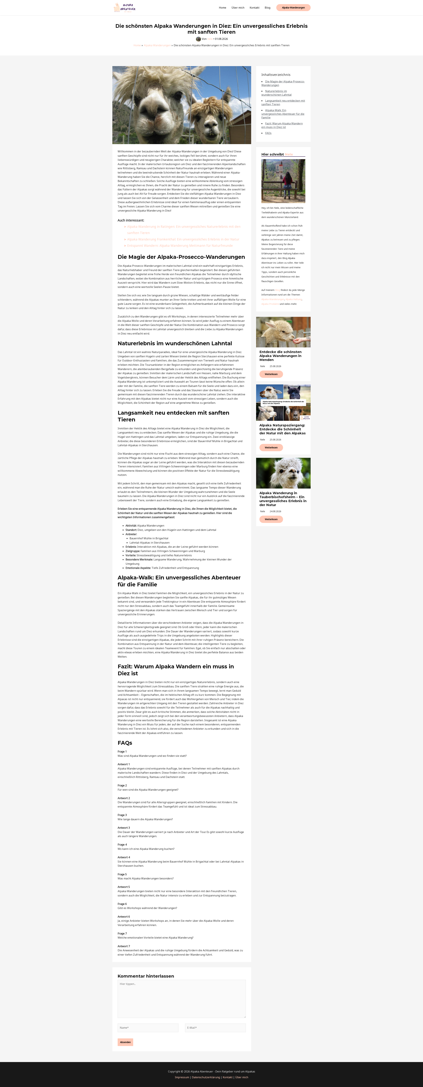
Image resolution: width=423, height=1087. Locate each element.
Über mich (237, 7)
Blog (267, 7)
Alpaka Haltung (294, 299)
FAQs (268, 133)
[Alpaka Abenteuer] (124, 7)
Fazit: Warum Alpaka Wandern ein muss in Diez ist (282, 125)
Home (222, 7)
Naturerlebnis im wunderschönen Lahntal (276, 93)
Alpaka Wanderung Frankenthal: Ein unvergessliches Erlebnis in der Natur (183, 239)
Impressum (182, 1077)
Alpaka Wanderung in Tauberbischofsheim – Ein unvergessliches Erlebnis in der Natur (283, 499)
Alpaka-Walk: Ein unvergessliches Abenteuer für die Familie (282, 113)
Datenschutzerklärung (206, 1077)
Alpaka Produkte (270, 303)
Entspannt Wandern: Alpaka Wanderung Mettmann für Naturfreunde (180, 245)
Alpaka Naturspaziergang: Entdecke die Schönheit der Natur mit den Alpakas (282, 429)
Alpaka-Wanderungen (272, 299)
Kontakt (254, 7)
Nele (289, 154)
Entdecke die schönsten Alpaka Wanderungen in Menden (280, 356)
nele (262, 366)
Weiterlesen (271, 374)
